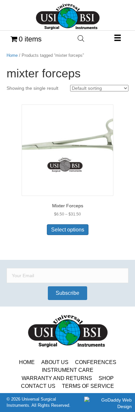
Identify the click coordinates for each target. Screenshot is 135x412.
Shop (106, 378)
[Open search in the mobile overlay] (81, 38)
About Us (54, 362)
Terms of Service (88, 386)
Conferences (95, 362)
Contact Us (38, 386)
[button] (67, 293)
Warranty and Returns (57, 378)
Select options (67, 229)
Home (12, 55)
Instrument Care (67, 370)
